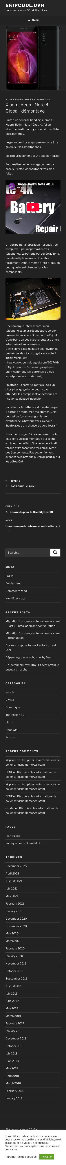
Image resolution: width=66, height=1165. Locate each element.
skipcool (43, 99)
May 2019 (12, 1008)
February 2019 (15, 1023)
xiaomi (31, 486)
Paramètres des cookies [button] (21, 1156)
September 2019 (16, 978)
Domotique (13, 707)
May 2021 (12, 896)
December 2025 (16, 866)
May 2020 (12, 933)
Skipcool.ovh (25, 5)
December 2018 (16, 1038)
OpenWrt (11, 730)
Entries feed (13, 583)
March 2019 (13, 1016)
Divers (16, 481)
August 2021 (14, 881)
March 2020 (13, 941)
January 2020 (14, 956)
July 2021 (11, 888)
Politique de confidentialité (23, 843)
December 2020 (16, 918)
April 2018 (12, 1076)
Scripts (10, 737)
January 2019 (14, 1031)
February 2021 (15, 903)
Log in (9, 576)
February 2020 (15, 948)
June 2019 (12, 1001)
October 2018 (14, 1046)
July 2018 (12, 1053)
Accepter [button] (47, 1156)
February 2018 (15, 1091)
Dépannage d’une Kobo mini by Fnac (29, 657)
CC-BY (33, 1129)
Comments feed (16, 591)
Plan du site (13, 835)
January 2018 (14, 1098)
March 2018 (13, 1083)
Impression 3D (15, 714)
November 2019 (16, 963)
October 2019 (14, 971)
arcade (10, 692)
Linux (9, 722)
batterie (17, 486)
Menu (35, 19)
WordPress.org (15, 598)
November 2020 (16, 926)
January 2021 (14, 911)
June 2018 (12, 1061)
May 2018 (12, 1068)
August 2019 (14, 986)
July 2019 (12, 993)
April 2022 (12, 873)
